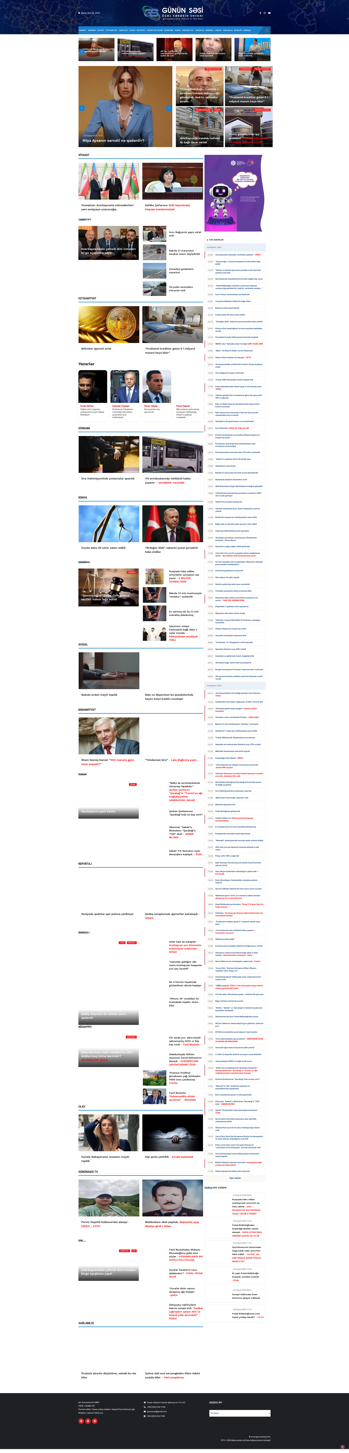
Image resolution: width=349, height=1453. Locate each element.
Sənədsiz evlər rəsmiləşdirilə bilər (237, 717)
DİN (134, 1251)
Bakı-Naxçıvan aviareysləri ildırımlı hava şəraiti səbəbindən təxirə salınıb (236, 413)
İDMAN (132, 784)
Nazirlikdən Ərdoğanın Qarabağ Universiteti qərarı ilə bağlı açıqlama (238, 783)
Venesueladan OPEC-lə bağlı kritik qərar (233, 1061)
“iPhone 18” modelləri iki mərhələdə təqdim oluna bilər (184, 1002)
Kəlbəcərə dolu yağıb (224, 939)
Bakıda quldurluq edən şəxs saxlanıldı (232, 584)
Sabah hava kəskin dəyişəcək (228, 502)
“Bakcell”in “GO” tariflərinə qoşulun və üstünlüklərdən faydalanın (232, 1087)
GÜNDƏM (92, 30)
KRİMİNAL (209, 30)
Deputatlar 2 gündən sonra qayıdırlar (232, 606)
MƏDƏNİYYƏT (188, 30)
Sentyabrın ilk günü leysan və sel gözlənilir (234, 421)
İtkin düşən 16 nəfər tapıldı (227, 577)
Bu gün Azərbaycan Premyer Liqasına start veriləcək (239, 669)
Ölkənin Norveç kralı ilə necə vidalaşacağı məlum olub (237, 1129)
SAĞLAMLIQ (228, 30)
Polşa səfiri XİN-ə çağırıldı (227, 856)
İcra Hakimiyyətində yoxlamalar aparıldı (233, 791)
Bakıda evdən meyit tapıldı (227, 308)
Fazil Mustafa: (182, 1096)
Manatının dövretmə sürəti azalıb (230, 613)
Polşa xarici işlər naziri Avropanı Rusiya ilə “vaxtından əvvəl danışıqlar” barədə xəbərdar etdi (238, 1146)
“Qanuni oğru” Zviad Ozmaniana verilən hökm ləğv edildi (238, 262)
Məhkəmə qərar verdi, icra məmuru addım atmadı (238, 896)
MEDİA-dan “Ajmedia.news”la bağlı (239, 344)
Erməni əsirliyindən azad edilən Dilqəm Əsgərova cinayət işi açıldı (237, 436)
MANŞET (82, 30)
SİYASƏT (100, 30)
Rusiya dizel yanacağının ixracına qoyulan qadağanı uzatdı (238, 329)
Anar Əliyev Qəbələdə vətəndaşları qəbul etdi (237, 872)
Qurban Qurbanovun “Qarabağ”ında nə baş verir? (237, 1079)
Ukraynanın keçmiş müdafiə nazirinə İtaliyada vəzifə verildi (239, 677)
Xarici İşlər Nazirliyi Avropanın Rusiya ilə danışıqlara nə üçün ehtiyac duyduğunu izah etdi (239, 1137)
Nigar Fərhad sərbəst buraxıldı (229, 1001)
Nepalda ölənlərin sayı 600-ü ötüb (230, 649)
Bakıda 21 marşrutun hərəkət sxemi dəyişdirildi (236, 473)
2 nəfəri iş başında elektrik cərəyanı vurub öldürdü (238, 1054)
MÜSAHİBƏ (168, 30)
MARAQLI (247, 30)
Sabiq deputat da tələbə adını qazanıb (173, 54)
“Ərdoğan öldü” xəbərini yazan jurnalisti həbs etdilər (239, 321)
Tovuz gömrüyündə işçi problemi (248, 138)
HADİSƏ (218, 30)
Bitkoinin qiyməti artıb (96, 348)
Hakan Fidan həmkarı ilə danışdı (233, 357)
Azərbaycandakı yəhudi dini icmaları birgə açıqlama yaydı (239, 365)
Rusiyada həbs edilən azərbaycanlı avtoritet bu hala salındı (125, 136)
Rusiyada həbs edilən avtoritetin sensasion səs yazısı (236, 599)
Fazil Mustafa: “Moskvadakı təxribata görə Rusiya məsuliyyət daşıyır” (250, 52)
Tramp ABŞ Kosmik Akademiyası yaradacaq (235, 737)
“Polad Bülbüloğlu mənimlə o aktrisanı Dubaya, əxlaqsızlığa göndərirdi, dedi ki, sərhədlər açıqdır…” (239, 287)
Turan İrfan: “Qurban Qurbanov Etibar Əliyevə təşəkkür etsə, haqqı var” (235, 969)
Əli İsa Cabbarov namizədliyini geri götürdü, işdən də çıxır (135, 53)
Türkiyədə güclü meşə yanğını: (236, 709)
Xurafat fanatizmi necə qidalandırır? (186, 1273)
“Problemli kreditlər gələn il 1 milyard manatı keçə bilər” (237, 923)
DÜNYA (132, 30)
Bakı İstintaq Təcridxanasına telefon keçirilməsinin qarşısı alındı (238, 864)
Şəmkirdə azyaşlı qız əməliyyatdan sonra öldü (236, 517)
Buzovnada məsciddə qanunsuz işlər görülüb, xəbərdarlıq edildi (236, 1120)
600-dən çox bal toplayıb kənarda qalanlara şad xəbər (237, 848)
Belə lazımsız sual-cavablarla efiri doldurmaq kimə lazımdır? (106, 1056)
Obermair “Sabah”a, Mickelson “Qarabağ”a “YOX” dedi (237, 1102)
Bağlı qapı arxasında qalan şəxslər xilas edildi (236, 524)
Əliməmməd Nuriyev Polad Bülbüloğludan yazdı (236, 1016)
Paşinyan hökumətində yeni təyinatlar (232, 531)
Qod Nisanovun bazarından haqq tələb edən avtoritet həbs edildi (246, 1254)
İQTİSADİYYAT (112, 30)
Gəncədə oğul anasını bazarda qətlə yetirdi (234, 1047)
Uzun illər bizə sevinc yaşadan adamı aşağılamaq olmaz (237, 554)
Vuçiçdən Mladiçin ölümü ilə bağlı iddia (233, 301)
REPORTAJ (141, 30)
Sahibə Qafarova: (234, 819)
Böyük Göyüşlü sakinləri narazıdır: (238, 1163)
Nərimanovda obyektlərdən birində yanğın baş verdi (239, 279)
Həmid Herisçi (167, 760)
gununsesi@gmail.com (157, 1412)
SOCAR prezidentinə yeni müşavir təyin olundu (236, 1032)
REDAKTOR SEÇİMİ (155, 30)
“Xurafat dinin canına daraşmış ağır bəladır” (182, 1292)
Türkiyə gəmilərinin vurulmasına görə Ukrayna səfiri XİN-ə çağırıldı (238, 396)
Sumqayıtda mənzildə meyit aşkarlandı (232, 834)
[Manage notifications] (342, 1447)
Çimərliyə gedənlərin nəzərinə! (229, 570)
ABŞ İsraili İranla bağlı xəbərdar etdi (231, 798)
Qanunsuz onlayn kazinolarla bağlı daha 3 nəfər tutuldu (184, 633)
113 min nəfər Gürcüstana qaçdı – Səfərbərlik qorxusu (239, 994)
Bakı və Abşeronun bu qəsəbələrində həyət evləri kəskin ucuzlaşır (237, 405)
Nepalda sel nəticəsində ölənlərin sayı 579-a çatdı (238, 744)
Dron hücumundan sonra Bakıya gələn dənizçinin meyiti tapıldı (237, 1155)
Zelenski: (239, 774)
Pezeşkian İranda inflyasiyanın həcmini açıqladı (236, 337)
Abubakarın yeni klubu (98, 811)
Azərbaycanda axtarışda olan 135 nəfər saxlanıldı (237, 452)
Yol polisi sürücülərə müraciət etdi (230, 635)
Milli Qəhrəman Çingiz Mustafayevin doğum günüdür (239, 486)
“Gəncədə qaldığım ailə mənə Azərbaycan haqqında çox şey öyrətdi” (185, 965)
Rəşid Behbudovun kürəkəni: (239, 905)
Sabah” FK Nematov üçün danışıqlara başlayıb (236, 1111)
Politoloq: (239, 914)
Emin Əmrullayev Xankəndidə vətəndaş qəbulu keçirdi (236, 881)
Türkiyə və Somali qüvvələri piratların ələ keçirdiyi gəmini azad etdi (238, 271)
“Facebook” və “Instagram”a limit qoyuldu (234, 642)
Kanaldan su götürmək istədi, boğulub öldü (234, 656)
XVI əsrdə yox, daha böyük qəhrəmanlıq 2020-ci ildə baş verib (185, 1041)
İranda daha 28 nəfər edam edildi (230, 315)
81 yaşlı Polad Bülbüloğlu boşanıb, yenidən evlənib (245, 1277)
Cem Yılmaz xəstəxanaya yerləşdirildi (232, 294)
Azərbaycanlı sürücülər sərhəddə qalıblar (238, 255)
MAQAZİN (238, 30)
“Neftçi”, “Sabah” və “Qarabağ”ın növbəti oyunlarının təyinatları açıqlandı (238, 1009)
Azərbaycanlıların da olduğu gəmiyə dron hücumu (238, 694)
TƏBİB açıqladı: (239, 986)
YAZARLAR (199, 30)
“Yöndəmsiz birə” (108, 760)
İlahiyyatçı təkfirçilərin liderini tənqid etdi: (186, 1311)
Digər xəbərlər (235, 1178)
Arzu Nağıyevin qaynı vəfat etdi (229, 373)
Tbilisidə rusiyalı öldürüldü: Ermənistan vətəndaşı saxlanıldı (237, 621)
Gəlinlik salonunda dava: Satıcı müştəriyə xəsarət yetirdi (237, 510)
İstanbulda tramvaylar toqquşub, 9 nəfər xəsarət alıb (239, 702)
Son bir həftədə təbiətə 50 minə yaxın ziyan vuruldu (238, 889)
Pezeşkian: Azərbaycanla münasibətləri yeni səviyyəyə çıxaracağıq (235, 445)
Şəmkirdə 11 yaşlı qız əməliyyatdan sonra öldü (236, 731)
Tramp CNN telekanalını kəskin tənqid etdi (234, 380)
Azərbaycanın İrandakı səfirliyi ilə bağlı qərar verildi (238, 946)
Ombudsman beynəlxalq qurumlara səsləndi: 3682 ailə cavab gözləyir (238, 494)
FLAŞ (122, 943)
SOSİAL (178, 30)
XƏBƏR (217, 110)
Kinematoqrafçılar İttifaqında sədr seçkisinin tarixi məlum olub (238, 978)
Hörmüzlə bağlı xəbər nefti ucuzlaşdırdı (233, 663)
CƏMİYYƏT (123, 30)
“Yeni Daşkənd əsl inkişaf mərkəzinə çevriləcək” (237, 766)
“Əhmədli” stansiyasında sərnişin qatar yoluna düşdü (239, 840)
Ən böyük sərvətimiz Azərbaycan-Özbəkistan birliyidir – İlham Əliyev (236, 539)
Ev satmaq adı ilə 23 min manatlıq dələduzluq (235, 827)
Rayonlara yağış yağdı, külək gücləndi (232, 546)
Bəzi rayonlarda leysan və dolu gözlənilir (233, 1095)
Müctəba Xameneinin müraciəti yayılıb (232, 751)
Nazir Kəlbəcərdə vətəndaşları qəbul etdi (237, 961)
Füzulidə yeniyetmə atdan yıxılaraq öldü (233, 591)
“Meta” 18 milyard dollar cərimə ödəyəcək (234, 351)
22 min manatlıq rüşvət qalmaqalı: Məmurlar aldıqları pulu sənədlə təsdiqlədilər (239, 563)
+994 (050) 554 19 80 (156, 1407)
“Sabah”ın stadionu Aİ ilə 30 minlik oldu (233, 459)
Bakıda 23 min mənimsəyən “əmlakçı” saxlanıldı (236, 724)
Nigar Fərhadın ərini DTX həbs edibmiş (212, 54)
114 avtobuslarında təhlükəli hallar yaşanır (95, 53)
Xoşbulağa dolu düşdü (229, 758)
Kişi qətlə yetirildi (169, 1156)
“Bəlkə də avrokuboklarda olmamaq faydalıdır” (237, 1070)
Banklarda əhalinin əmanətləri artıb (231, 479)
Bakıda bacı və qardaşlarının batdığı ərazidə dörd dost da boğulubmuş (169, 918)
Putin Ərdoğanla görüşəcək (227, 811)
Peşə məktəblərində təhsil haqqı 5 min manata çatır (239, 387)
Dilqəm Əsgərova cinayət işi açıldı (230, 629)
